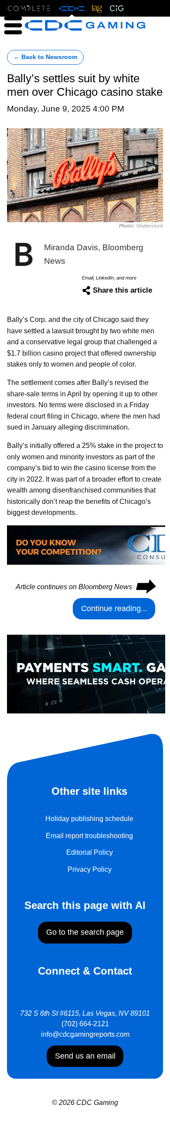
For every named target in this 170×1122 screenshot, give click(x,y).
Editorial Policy (89, 852)
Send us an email (85, 1056)
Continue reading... (114, 608)
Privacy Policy (90, 869)
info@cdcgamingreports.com (85, 1034)
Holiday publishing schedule (89, 818)
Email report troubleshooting (89, 835)
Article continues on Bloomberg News (85, 587)
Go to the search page (85, 932)
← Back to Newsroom (45, 57)
